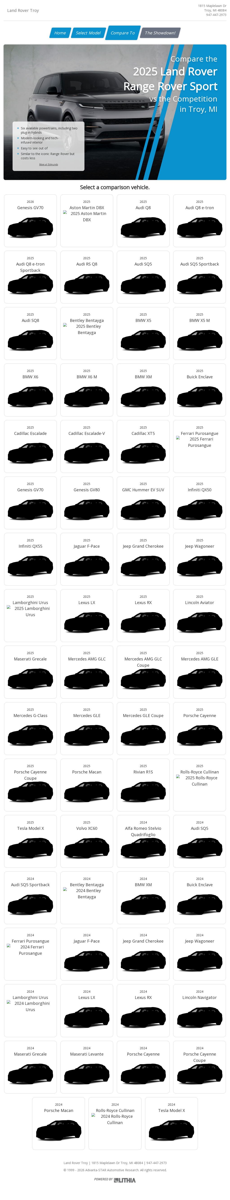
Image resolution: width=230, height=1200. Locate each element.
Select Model (88, 32)
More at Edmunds (48, 164)
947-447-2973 (216, 15)
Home (60, 32)
